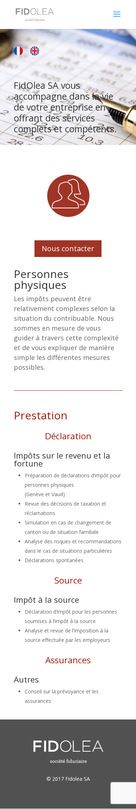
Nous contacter (68, 248)
